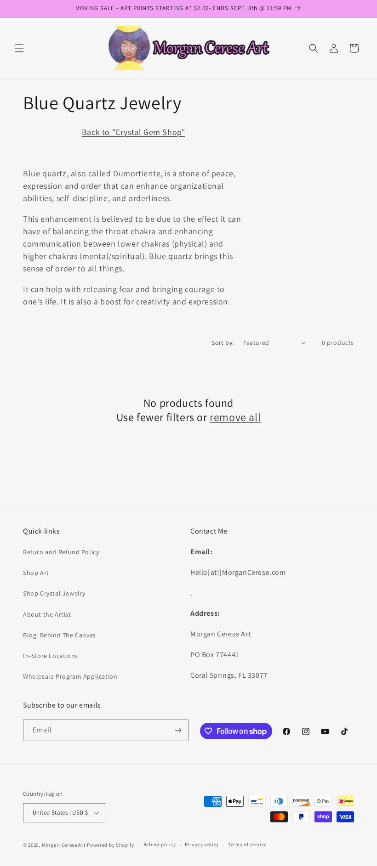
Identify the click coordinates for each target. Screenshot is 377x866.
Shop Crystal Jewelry (54, 593)
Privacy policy (202, 844)
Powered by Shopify (110, 845)
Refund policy (159, 844)
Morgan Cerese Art (64, 845)
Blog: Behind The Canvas (59, 635)
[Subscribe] (178, 730)
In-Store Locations (50, 656)
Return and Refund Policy (61, 552)
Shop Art (36, 572)
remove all (235, 417)
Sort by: (222, 342)
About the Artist (47, 614)
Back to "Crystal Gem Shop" (133, 132)
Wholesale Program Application (70, 676)
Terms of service (247, 844)
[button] (19, 48)
